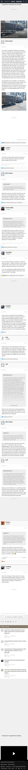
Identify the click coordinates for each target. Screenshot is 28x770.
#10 (26, 465)
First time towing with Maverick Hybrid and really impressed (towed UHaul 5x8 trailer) (15, 671)
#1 (26, 47)
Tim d (5, 634)
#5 (26, 258)
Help (9, 768)
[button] (1, 1)
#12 (26, 572)
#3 (26, 179)
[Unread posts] (23, 2)
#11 (26, 528)
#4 (26, 213)
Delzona (7, 522)
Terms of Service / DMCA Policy (19, 766)
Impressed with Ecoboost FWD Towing (15, 641)
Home (12, 768)
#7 (26, 343)
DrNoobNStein (7, 674)
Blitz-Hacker (5, 36)
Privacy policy (4, 768)
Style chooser (4, 764)
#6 (26, 311)
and (8, 168)
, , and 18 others (15, 142)
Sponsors (3, 766)
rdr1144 (5, 642)
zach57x (7, 148)
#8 (26, 370)
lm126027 (8, 306)
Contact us (8, 766)
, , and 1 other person (12, 202)
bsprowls (6, 653)
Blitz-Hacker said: (7, 218)
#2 (26, 153)
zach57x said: (6, 184)
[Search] (26, 2)
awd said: (5, 433)
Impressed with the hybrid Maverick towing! (14, 661)
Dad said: (5, 533)
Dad (6, 337)
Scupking (8, 566)
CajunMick (8, 252)
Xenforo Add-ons (7, 762)
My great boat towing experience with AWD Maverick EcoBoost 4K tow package (15, 650)
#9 (26, 427)
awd (6, 364)
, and (10, 247)
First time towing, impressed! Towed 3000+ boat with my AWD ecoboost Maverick (14, 631)
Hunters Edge (9, 207)
